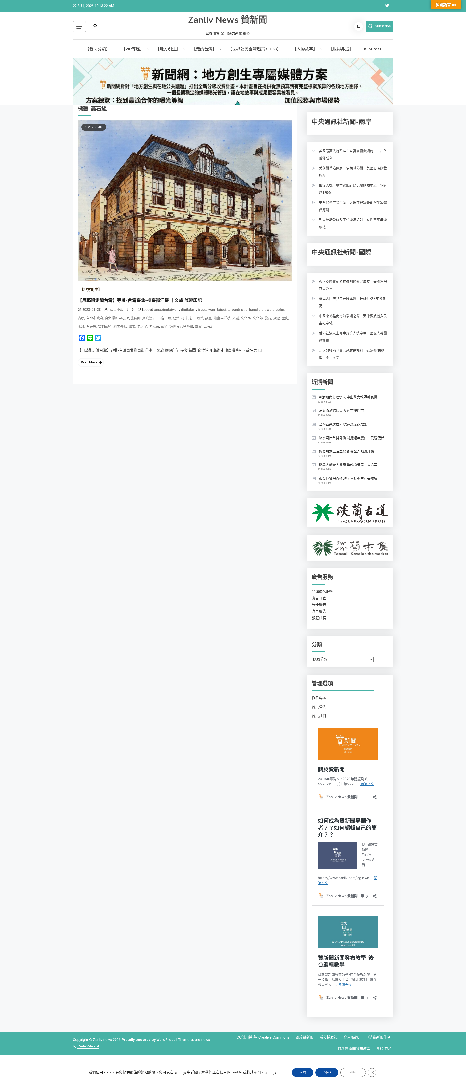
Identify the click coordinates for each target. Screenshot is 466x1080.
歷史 (285, 318)
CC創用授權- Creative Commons (263, 1037)
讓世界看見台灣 (181, 326)
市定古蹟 (164, 318)
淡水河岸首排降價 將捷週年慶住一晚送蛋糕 (351, 438)
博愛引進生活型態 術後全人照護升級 (346, 451)
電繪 (198, 326)
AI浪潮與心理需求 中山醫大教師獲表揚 (348, 397)
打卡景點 (196, 318)
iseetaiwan (207, 309)
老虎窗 (154, 326)
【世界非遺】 (341, 49)
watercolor (275, 309)
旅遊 (276, 318)
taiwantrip (236, 309)
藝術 (164, 326)
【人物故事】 (304, 49)
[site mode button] (358, 26)
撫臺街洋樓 (222, 318)
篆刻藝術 (105, 326)
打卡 (184, 318)
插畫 (208, 318)
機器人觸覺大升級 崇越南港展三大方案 (348, 465)
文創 (235, 318)
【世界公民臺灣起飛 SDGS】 (254, 49)
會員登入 (319, 707)
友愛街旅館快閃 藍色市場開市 (341, 411)
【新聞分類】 (97, 49)
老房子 (142, 326)
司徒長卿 (134, 318)
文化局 (246, 318)
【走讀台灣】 (204, 49)
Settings (353, 1072)
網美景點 (120, 326)
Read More (89, 362)
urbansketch (255, 309)
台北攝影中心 (115, 318)
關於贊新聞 (304, 1037)
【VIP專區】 (132, 49)
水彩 (81, 326)
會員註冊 (319, 716)
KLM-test (372, 49)
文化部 (258, 318)
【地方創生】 (168, 49)
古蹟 (81, 318)
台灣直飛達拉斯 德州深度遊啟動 (343, 424)
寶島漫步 (149, 318)
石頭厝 (91, 326)
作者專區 (319, 698)
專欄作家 (383, 1049)
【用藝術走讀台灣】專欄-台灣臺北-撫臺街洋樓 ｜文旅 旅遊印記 (140, 300)
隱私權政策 (328, 1037)
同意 (302, 1072)
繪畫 (132, 326)
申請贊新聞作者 (378, 1037)
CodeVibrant (88, 1046)
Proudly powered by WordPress (149, 1040)
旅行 (268, 318)
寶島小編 (117, 309)
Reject (327, 1072)
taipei (221, 309)
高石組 (208, 326)
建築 (176, 318)
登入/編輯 (351, 1037)
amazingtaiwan (166, 309)
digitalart (188, 309)
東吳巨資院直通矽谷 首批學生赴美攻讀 (348, 478)
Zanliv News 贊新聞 (227, 20)
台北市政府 (94, 318)
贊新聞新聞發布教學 (354, 1049)
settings (180, 1073)
